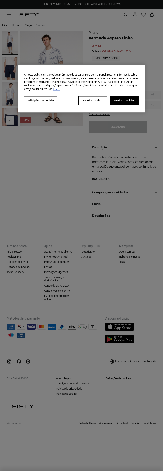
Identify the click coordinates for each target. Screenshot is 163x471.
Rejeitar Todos (92, 100)
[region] (81, 88)
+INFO (56, 89)
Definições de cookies (41, 100)
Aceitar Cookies (124, 100)
